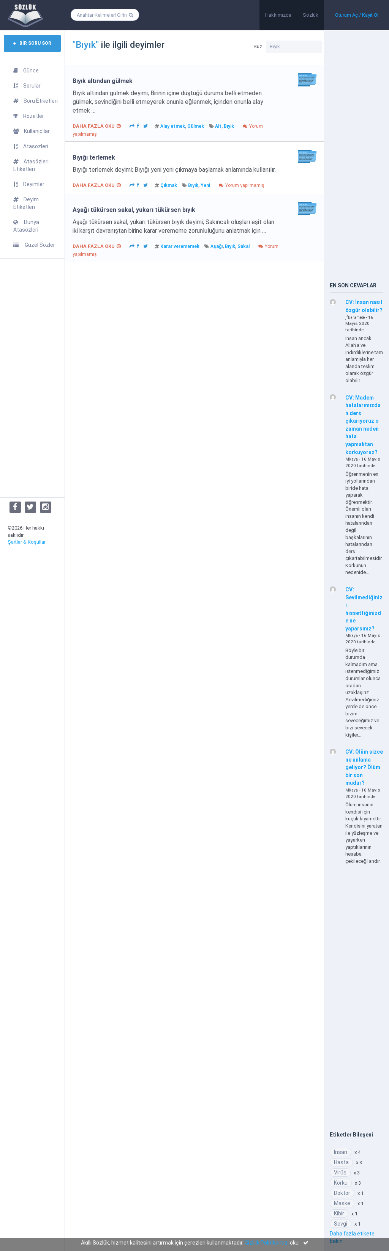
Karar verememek (179, 246)
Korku (341, 1183)
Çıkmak (168, 185)
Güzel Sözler (39, 245)
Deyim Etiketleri (26, 203)
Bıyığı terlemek (94, 157)
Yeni (205, 185)
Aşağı (216, 246)
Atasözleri (35, 146)
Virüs (340, 1172)
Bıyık (229, 126)
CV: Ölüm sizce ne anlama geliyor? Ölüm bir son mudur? (364, 767)
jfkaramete (355, 317)
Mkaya (351, 459)
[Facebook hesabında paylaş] (137, 125)
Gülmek (195, 126)
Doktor (342, 1193)
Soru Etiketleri (41, 101)
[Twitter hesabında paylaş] (145, 125)
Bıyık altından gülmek (103, 81)
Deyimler (33, 184)
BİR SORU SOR (34, 43)
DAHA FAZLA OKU (94, 126)
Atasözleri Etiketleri (31, 165)
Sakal (243, 246)
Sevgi (340, 1224)
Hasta (341, 1162)
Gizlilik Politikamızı (267, 1243)
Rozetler (33, 116)
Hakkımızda (278, 15)
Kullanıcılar (37, 131)
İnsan (340, 1152)
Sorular (32, 86)
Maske (342, 1203)
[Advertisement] (32, 378)
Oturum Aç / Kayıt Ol (356, 15)
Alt (218, 126)
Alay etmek (172, 126)
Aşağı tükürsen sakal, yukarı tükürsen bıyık (134, 209)
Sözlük (310, 15)
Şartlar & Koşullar (27, 542)
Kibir (339, 1213)
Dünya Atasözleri (26, 226)
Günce (31, 70)
